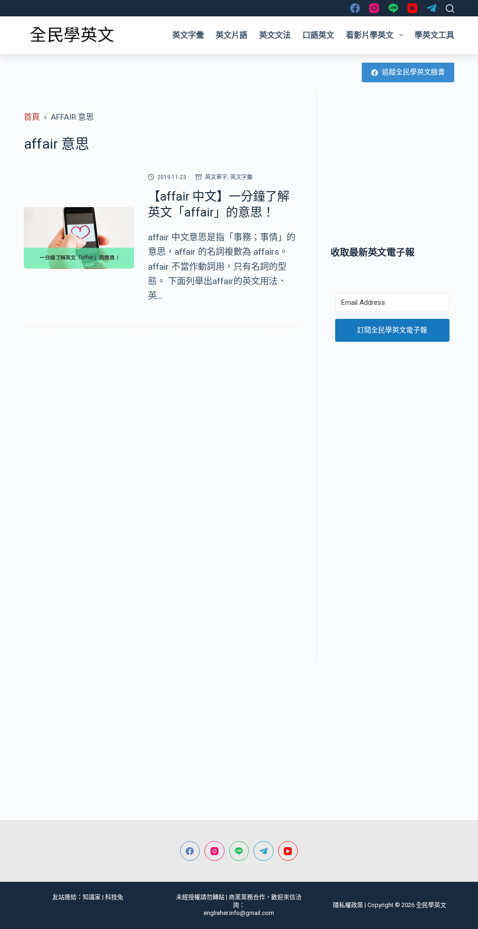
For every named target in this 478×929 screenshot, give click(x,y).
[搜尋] (450, 8)
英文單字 (216, 177)
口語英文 (318, 35)
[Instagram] (374, 8)
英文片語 (231, 35)
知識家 (92, 896)
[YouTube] (412, 8)
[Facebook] (355, 8)
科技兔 (114, 896)
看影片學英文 (370, 35)
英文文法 (275, 35)
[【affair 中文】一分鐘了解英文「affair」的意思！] (79, 238)
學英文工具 (434, 35)
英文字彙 (188, 35)
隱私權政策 (348, 904)
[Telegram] (431, 8)
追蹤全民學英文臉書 (413, 72)
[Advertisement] (392, 168)
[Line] (393, 8)
